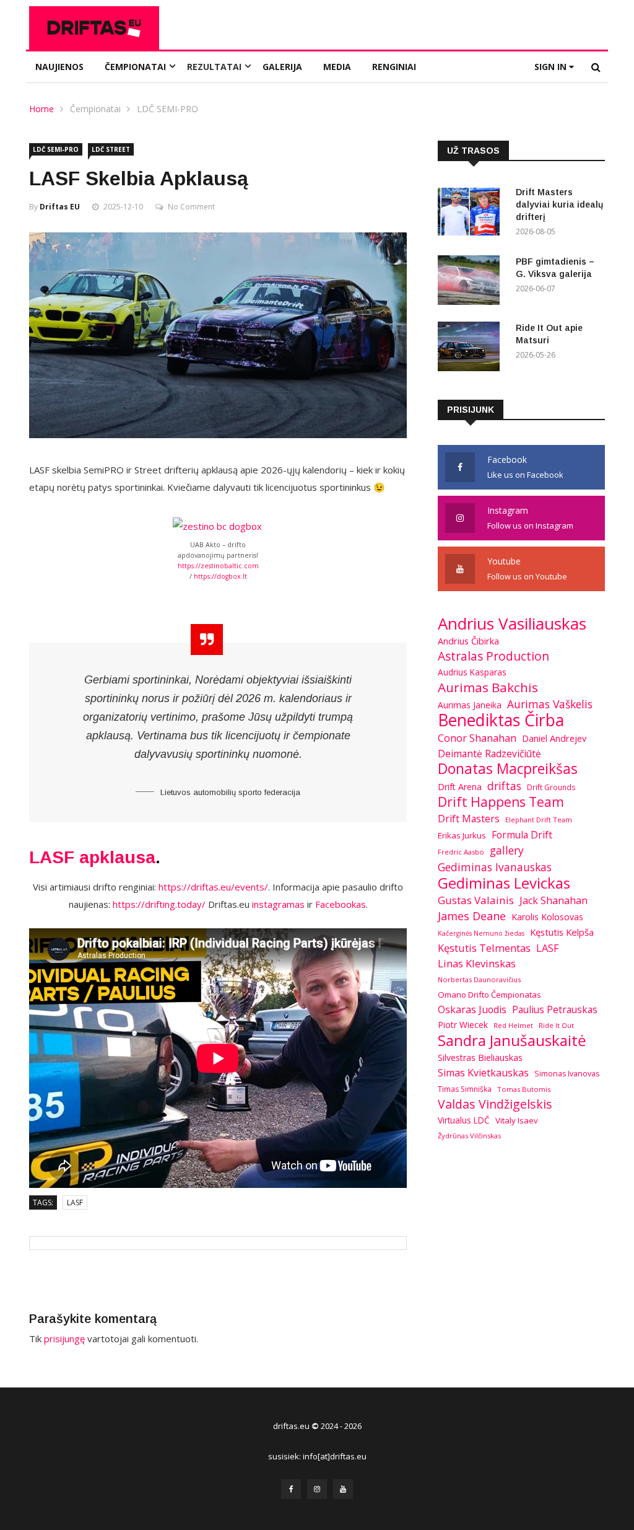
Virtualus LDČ (464, 1120)
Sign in (551, 67)
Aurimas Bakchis (488, 687)
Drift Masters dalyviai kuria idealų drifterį (559, 204)
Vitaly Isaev (516, 1120)
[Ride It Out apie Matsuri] (472, 349)
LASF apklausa (92, 857)
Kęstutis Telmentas (484, 948)
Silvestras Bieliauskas (480, 1057)
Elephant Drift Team (538, 819)
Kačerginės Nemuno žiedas (481, 933)
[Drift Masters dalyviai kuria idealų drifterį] (472, 213)
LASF (75, 1202)
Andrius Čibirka (468, 641)
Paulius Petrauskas (554, 1009)
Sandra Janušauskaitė (512, 1040)
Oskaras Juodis (472, 1009)
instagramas (278, 904)
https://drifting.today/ (159, 904)
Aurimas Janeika (470, 705)
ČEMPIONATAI (135, 67)
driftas (504, 785)
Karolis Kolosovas (547, 917)
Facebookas (340, 904)
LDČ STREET (111, 149)
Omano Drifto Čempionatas (489, 994)
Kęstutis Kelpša (562, 932)
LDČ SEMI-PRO (167, 109)
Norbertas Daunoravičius (479, 979)
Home (41, 109)
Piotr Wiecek (463, 1025)
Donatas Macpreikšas (508, 769)
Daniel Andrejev (554, 738)
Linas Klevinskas (477, 963)
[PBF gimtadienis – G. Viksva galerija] (472, 282)
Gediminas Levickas (504, 883)
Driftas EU (60, 206)
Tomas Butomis (523, 1089)
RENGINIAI (394, 67)
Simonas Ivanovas (566, 1073)
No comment (191, 206)
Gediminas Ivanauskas (495, 867)
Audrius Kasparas (472, 672)
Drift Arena (460, 787)
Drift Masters (469, 818)
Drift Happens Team (501, 801)
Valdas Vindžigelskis (495, 1104)
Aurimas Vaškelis (550, 704)
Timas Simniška (465, 1089)
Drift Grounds (551, 787)
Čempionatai (95, 109)
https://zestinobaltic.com (218, 565)
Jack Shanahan (553, 900)
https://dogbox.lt (220, 576)
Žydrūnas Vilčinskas (469, 1135)
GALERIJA (282, 67)
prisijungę (64, 1338)
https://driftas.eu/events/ (213, 887)
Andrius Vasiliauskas (512, 623)
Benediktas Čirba (501, 720)
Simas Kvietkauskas (483, 1072)
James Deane (472, 915)
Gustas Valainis (476, 900)
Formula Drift (522, 835)
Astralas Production (493, 656)
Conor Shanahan (477, 738)
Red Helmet (513, 1025)
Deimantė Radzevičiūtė (489, 753)
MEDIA (337, 67)
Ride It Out (556, 1025)
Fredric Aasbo (461, 851)
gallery (507, 850)
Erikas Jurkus (462, 835)
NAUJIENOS (59, 67)
